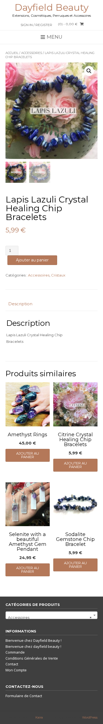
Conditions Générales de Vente (31, 658)
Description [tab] (20, 303)
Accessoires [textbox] (50, 617)
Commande (15, 652)
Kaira (39, 717)
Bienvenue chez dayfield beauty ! (33, 646)
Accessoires (31, 53)
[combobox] (51, 615)
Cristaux (58, 275)
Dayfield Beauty (51, 7)
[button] (89, 71)
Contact (11, 664)
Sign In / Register (36, 25)
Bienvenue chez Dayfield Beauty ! (33, 640)
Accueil (11, 53)
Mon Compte (16, 670)
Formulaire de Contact (23, 695)
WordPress (90, 717)
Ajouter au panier (32, 260)
